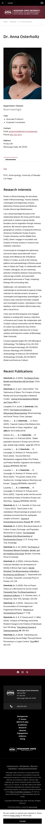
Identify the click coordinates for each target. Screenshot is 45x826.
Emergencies (22, 716)
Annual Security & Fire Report (27, 769)
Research (22, 727)
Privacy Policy (15, 815)
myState (10, 3)
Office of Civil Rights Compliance (20, 792)
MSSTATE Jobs (22, 722)
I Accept (22, 821)
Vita (5, 169)
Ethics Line (34, 766)
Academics (22, 725)
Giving (22, 739)
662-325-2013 (16, 134)
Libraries (22, 730)
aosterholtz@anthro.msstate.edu (23, 131)
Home (5, 22)
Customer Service (12, 766)
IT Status (22, 719)
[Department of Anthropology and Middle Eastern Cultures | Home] (22, 12)
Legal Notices (12, 769)
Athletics (22, 736)
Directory (13, 22)
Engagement (22, 733)
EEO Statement (24, 766)
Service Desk (33, 807)
